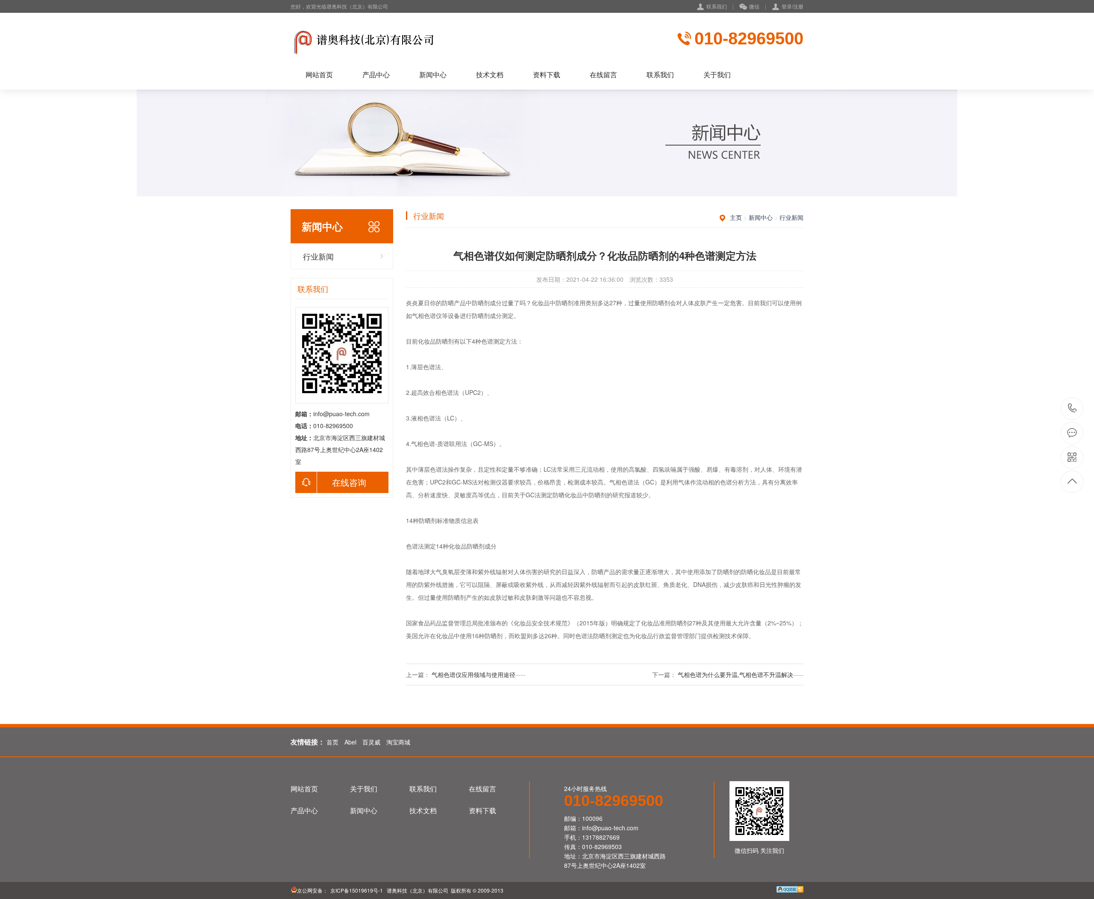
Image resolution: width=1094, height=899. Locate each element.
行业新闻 (318, 256)
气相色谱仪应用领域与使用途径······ (479, 674)
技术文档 (489, 74)
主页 (736, 217)
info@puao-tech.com (341, 413)
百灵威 (371, 742)
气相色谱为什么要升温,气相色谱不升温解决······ (740, 674)
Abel (350, 742)
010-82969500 (748, 38)
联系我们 (716, 6)
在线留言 (603, 74)
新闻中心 (433, 74)
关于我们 (717, 74)
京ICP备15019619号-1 (356, 890)
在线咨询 (349, 482)
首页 (332, 742)
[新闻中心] (365, 40)
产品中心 (376, 74)
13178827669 (601, 837)
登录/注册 (792, 6)
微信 (754, 6)
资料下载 (546, 74)
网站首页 (319, 74)
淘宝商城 (398, 742)
